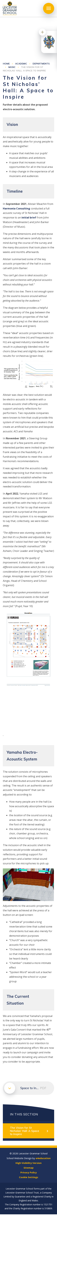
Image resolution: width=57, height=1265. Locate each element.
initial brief (29, 217)
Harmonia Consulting (16, 208)
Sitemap (29, 1167)
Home (6, 63)
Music (12, 67)
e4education (43, 1158)
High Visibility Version (28, 1162)
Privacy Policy (28, 1172)
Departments (41, 63)
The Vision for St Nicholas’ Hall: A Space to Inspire (24, 1131)
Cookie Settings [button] (28, 1177)
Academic (21, 63)
